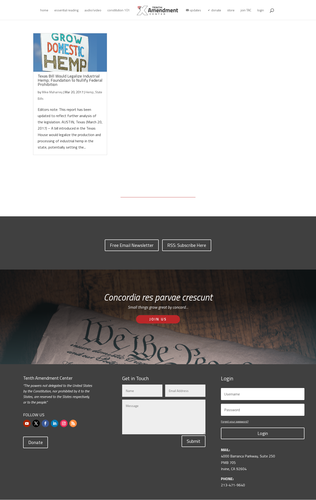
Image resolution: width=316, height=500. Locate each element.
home (44, 10)
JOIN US (158, 319)
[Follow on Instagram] (64, 423)
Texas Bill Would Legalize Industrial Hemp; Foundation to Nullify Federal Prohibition (70, 80)
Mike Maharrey (52, 92)
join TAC (246, 10)
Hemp (89, 92)
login (260, 10)
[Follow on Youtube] (27, 423)
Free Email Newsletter (132, 245)
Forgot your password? (234, 421)
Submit (193, 441)
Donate (35, 442)
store (231, 10)
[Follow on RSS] (73, 423)
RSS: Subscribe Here (186, 245)
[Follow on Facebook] (45, 423)
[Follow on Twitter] (36, 423)
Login (262, 433)
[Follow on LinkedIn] (54, 423)
